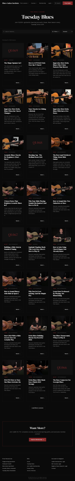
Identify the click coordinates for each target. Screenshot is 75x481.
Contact (54, 468)
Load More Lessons (37, 408)
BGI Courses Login (56, 463)
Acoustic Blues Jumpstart (9, 468)
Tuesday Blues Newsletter (9, 470)
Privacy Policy (30, 468)
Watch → (18, 82)
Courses (33, 3)
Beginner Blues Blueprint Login (59, 466)
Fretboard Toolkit (6, 463)
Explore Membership (36, 439)
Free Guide (68, 3)
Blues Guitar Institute (10, 3)
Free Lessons (23, 3)
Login (49, 3)
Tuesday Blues (30, 463)
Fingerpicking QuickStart (8, 461)
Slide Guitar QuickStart (8, 466)
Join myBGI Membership (33, 466)
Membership (42, 3)
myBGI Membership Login (58, 461)
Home (28, 461)
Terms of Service (31, 470)
